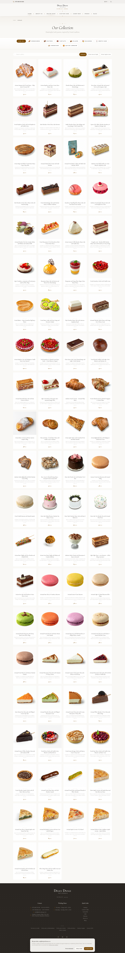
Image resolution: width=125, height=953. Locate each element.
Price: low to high (93, 55)
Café (85, 915)
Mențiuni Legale (81, 929)
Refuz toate (79, 948)
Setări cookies (62, 931)
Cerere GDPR (90, 929)
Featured (83, 55)
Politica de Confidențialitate (47, 929)
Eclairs (75, 42)
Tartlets (62, 42)
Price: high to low (106, 55)
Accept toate (88, 948)
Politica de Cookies (61, 929)
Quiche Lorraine (71, 46)
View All (21, 42)
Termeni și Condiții (35, 929)
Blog (95, 14)
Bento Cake (103, 42)
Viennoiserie (35, 42)
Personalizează (69, 948)
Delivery (85, 917)
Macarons (88, 42)
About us (39, 14)
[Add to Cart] (34, 81)
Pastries (50, 42)
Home (30, 14)
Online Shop (51, 14)
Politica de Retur (71, 929)
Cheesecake (55, 46)
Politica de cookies (53, 945)
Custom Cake (64, 14)
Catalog (85, 908)
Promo (87, 14)
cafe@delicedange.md (40, 913)
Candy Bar (77, 14)
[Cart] (111, 2)
